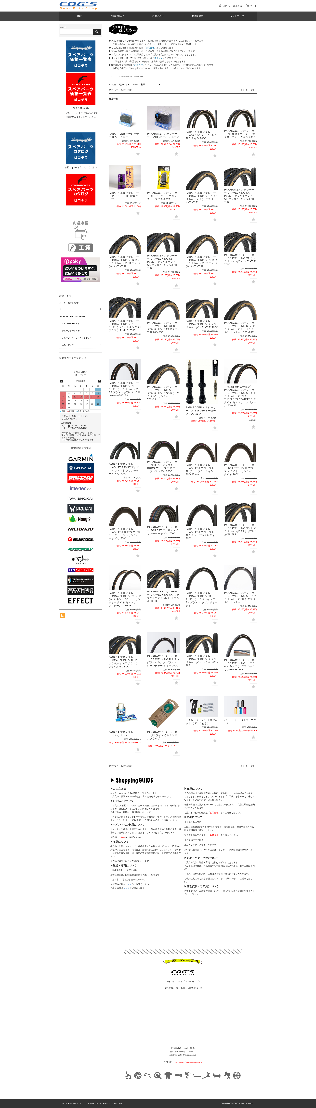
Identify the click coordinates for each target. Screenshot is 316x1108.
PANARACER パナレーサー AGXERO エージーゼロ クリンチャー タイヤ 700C (239, 134)
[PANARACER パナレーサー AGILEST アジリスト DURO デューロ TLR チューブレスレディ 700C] (163, 448)
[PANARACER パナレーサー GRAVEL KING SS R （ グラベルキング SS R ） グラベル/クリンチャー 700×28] (163, 371)
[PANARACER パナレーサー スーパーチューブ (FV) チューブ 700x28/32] (163, 177)
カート (253, 6)
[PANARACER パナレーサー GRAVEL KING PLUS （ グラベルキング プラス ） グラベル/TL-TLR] (125, 643)
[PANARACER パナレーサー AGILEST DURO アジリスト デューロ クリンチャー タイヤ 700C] (125, 513)
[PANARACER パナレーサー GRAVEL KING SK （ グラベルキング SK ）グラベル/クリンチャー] (240, 577)
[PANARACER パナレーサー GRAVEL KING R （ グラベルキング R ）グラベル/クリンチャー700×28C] (240, 307)
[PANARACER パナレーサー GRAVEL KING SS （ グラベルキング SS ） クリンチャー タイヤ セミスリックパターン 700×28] (125, 577)
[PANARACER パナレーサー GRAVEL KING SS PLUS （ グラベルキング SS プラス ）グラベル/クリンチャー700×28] (125, 369)
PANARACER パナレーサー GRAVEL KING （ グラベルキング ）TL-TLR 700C (202, 324)
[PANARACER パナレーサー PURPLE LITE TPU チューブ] (125, 177)
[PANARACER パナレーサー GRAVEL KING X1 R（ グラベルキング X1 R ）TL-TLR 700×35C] (163, 307)
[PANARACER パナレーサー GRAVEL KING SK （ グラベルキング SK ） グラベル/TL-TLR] (163, 576)
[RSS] (62, 616)
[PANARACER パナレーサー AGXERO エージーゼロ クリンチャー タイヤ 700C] (240, 116)
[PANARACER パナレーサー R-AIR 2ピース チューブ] (163, 118)
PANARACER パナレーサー (72, 316)
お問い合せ (158, 16)
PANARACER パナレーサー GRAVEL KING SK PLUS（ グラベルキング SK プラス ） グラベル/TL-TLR (240, 196)
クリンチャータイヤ (71, 323)
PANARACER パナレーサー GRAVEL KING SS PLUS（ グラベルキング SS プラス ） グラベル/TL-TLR (163, 261)
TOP (79, 16)
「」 (150, 47)
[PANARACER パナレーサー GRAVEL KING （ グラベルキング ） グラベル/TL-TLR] (202, 642)
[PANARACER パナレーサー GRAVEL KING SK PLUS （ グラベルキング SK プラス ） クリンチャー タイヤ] (202, 577)
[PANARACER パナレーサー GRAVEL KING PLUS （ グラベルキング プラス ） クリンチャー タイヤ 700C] (163, 642)
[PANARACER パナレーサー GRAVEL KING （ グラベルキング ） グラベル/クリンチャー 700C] (240, 644)
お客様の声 (197, 16)
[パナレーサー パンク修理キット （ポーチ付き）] (202, 706)
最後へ (253, 90)
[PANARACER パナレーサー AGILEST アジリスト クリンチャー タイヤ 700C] (163, 512)
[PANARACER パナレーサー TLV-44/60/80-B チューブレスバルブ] (202, 381)
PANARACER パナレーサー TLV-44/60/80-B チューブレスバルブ (201, 410)
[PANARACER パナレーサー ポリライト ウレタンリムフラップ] (163, 712)
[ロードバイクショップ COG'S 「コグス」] (78, 9)
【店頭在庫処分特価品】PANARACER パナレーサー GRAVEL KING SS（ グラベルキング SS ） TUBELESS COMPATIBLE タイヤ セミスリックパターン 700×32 (240, 396)
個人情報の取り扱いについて (73, 1103)
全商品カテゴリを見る (71, 358)
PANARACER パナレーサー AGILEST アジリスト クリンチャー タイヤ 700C (163, 530)
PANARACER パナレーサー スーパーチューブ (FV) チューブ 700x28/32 (162, 196)
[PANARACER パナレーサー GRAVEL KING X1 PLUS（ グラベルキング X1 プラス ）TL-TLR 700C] (125, 306)
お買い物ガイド (118, 16)
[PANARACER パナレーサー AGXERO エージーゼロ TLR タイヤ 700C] (202, 117)
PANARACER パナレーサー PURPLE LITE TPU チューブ (125, 196)
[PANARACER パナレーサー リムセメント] (125, 712)
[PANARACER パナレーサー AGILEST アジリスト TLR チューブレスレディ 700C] (202, 513)
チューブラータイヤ (71, 331)
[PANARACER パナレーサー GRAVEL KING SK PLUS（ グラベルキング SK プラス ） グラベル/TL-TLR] (240, 176)
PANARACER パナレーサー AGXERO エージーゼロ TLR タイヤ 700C (201, 135)
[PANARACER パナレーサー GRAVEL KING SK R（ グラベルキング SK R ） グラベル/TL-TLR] (125, 241)
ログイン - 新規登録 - (233, 6)
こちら (128, 884)
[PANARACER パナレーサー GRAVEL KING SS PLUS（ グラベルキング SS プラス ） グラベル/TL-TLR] (163, 241)
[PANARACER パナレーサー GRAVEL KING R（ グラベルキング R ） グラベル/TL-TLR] (202, 177)
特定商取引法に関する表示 (98, 1103)
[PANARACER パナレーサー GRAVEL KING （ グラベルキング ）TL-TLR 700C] (202, 306)
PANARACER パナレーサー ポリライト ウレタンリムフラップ (162, 735)
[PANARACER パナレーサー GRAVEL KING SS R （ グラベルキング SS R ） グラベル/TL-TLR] (202, 241)
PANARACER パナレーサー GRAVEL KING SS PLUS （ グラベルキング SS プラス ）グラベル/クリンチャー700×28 (124, 389)
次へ (247, 90)
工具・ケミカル (69, 345)
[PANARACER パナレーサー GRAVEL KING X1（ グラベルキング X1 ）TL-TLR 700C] (240, 240)
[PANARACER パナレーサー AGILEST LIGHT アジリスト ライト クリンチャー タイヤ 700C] (240, 449)
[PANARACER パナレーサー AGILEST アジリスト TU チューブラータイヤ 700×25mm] (202, 449)
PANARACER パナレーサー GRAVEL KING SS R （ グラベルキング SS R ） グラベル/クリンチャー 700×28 (163, 393)
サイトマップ (237, 16)
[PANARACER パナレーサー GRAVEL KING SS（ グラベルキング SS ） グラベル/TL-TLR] (240, 511)
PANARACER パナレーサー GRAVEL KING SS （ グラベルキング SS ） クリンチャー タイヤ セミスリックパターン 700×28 (125, 599)
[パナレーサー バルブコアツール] (240, 706)
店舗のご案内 (117, 1103)
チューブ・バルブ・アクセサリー (77, 338)
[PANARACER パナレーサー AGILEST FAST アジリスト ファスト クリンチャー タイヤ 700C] (125, 449)
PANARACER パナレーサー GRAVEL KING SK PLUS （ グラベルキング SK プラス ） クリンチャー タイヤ (201, 599)
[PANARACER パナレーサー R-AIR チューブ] (125, 118)
